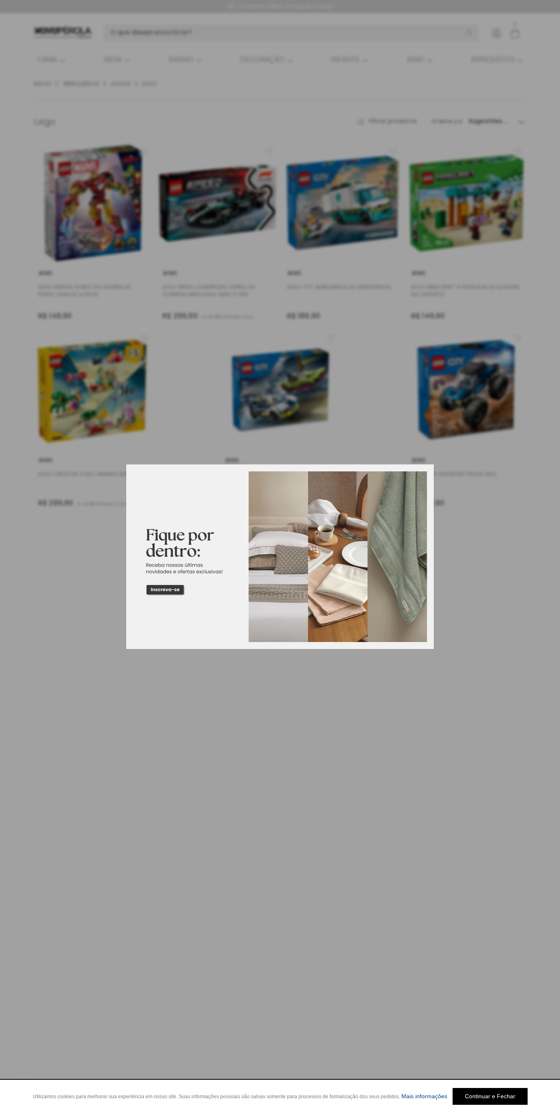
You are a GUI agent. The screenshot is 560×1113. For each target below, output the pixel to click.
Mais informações (424, 1096)
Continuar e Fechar (490, 1096)
